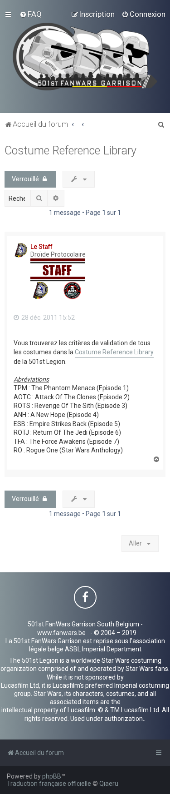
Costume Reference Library (70, 150)
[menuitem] (30, 14)
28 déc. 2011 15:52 (47, 317)
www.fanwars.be (61, 632)
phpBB (51, 776)
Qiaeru (108, 783)
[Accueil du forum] (85, 56)
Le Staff (41, 246)
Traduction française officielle (49, 783)
